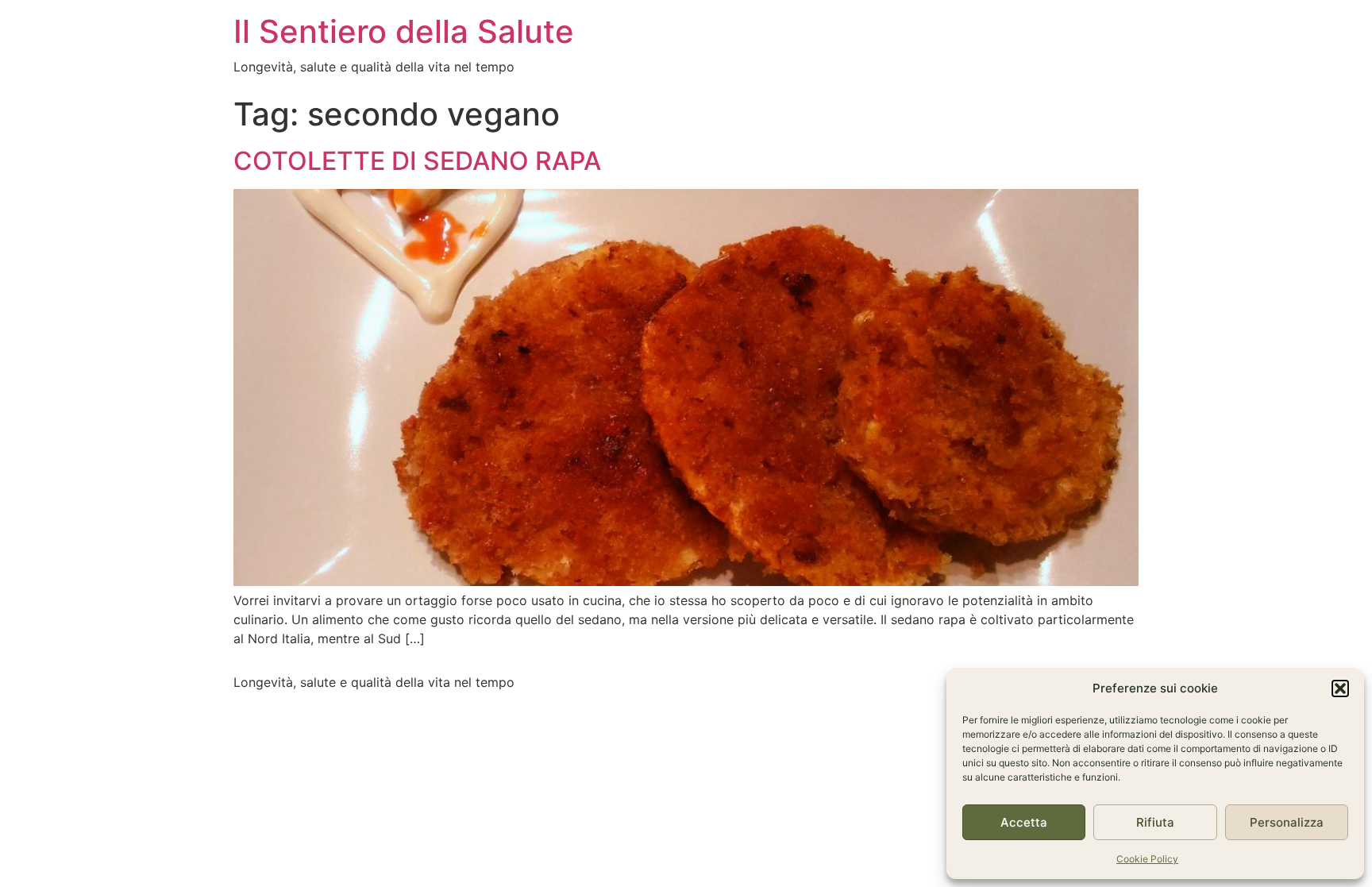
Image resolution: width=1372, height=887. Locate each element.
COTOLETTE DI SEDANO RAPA (417, 160)
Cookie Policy (1147, 859)
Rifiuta (1155, 822)
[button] (1340, 688)
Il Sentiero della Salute (403, 31)
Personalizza (1287, 822)
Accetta (1023, 822)
